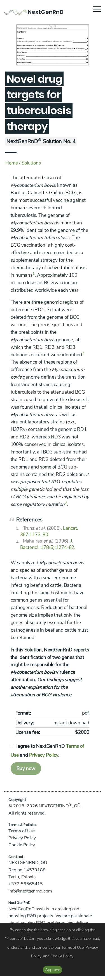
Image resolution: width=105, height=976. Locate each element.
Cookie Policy (21, 845)
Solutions (31, 163)
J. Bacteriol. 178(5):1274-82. (48, 544)
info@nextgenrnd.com (30, 891)
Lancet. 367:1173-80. (49, 531)
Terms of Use (21, 831)
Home (11, 163)
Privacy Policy (43, 755)
